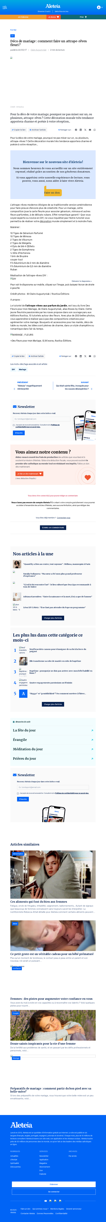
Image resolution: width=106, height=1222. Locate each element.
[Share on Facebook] (76, 130)
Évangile (20, 740)
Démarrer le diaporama (81, 281)
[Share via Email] (90, 130)
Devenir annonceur (73, 1209)
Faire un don (52, 192)
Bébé (15, 924)
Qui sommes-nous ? (40, 1209)
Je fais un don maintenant (27, 473)
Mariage (22, 369)
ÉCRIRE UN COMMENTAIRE (53, 527)
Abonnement (44, 1167)
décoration (45, 221)
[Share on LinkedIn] (81, 130)
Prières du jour (24, 759)
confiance (17, 968)
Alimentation (18, 854)
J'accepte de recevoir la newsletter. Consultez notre (38, 426)
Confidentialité (61, 1213)
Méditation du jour (28, 749)
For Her (13, 30)
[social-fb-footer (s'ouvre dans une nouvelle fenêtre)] (50, 1201)
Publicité (42, 1174)
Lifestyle (13, 1159)
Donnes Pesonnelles (45, 1213)
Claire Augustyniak (38, 50)
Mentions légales (57, 1209)
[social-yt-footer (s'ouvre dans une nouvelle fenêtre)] (45, 1201)
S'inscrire (19, 433)
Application (43, 1159)
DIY (13, 369)
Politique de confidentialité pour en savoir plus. (38, 426)
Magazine (43, 1163)
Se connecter (53, 1191)
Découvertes (15, 1167)
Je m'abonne (23, 17)
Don (41, 1170)
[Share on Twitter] (85, 130)
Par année (73, 1156)
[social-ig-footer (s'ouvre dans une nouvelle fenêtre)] (60, 1201)
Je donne (52, 17)
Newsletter (43, 1156)
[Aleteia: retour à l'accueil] (53, 6)
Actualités (14, 1156)
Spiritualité (14, 1163)
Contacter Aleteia (28, 1213)
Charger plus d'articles (53, 618)
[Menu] (19, 7)
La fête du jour (24, 730)
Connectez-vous (63, 518)
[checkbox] (13, 425)
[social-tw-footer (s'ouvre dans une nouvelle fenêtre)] (55, 1201)
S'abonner (54, 1184)
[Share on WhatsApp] (95, 130)
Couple (16, 1013)
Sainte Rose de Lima (61, 11)
